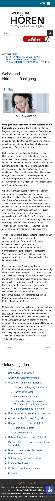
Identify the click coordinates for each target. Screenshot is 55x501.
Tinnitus (7, 89)
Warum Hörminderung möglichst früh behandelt (29, 443)
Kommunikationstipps (20, 463)
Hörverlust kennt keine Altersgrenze (29, 413)
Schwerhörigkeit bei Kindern (24, 458)
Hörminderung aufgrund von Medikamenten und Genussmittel (31, 402)
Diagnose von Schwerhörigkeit (25, 423)
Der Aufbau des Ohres (21, 372)
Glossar (12, 473)
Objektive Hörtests (23, 432)
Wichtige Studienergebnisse (24, 468)
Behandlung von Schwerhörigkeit (27, 437)
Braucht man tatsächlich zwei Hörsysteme (25, 451)
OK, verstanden (29, 482)
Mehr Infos (49, 496)
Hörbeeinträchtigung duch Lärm (30, 387)
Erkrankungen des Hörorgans (29, 408)
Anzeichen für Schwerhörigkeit (26, 418)
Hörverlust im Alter (23, 391)
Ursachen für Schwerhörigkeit (25, 382)
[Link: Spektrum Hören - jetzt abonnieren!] (38, 38)
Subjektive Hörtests (24, 427)
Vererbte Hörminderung (26, 396)
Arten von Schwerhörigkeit (23, 377)
